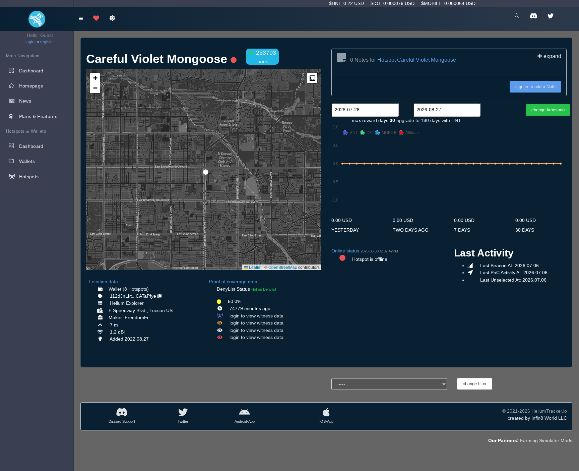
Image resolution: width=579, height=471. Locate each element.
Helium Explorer (127, 303)
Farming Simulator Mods (546, 440)
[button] (203, 169)
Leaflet (254, 267)
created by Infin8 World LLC (537, 418)
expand (551, 56)
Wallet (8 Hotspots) (129, 289)
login (30, 42)
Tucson (157, 310)
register (47, 42)
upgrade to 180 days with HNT (428, 120)
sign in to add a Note (535, 86)
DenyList (226, 289)
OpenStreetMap (282, 267)
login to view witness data (256, 315)
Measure (312, 78)
